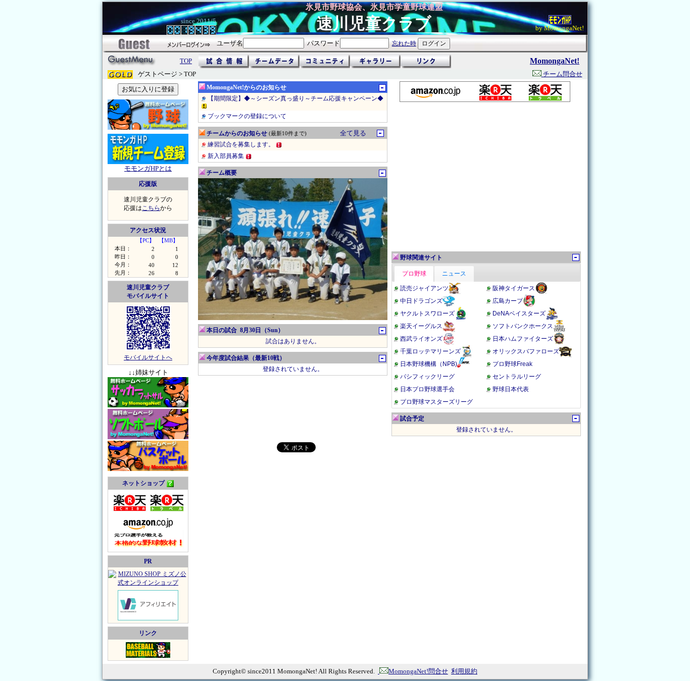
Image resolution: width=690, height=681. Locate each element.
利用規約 (464, 671)
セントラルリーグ (516, 376)
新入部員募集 (226, 156)
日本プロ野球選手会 (427, 389)
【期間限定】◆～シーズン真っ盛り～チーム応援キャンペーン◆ (295, 98)
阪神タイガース (513, 288)
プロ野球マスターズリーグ (436, 401)
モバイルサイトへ (148, 357)
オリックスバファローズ (525, 351)
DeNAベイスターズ (519, 313)
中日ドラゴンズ (421, 300)
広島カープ (507, 300)
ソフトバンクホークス (522, 326)
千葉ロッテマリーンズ (430, 351)
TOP (186, 61)
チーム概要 (222, 172)
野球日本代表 (510, 389)
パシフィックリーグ (427, 376)
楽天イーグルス (421, 326)
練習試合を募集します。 (242, 144)
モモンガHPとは (148, 168)
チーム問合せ (561, 74)
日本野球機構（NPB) (428, 364)
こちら (151, 208)
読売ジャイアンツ (424, 288)
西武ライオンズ (421, 338)
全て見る (353, 133)
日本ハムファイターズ (522, 338)
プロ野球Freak (512, 364)
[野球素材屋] (148, 655)
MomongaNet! (554, 61)
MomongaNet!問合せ (418, 671)
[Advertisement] (484, 176)
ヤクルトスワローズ (427, 313)
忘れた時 (404, 43)
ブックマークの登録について (247, 116)
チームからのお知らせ (237, 133)
